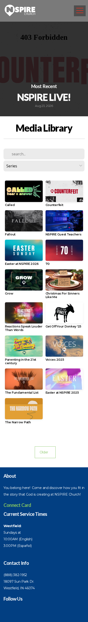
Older (45, 452)
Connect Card (17, 505)
